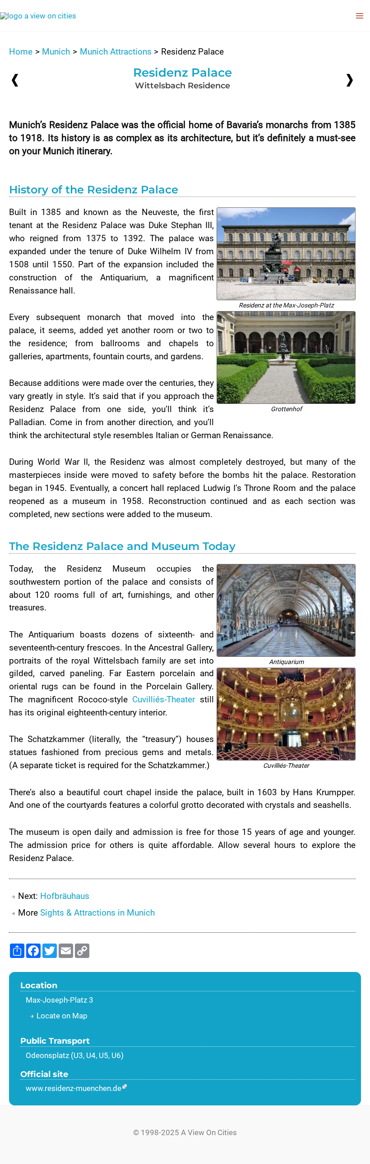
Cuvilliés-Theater (163, 699)
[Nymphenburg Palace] (15, 80)
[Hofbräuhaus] (350, 79)
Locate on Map (62, 1015)
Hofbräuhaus (64, 896)
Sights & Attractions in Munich (97, 912)
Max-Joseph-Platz (308, 305)
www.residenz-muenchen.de (73, 1088)
